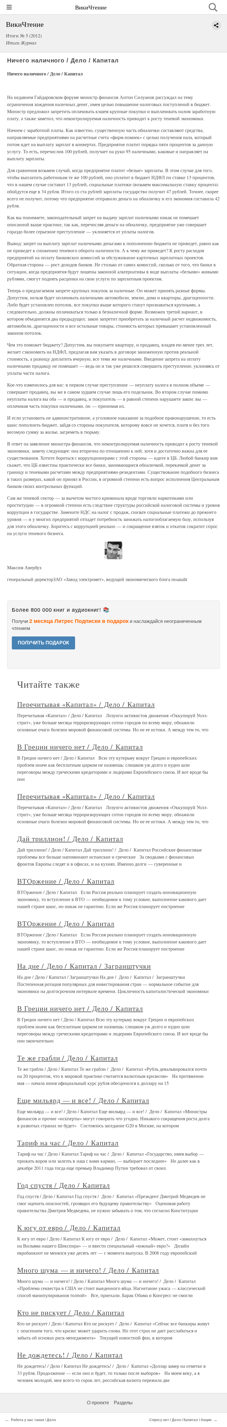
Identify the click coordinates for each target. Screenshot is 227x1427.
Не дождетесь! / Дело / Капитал (70, 1355)
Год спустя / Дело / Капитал (63, 1185)
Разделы (123, 1402)
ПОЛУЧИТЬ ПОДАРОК (43, 642)
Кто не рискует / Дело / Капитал (70, 1312)
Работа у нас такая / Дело (33, 1420)
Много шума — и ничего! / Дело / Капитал (88, 1270)
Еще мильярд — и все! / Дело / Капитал (83, 1100)
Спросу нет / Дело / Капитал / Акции (180, 1420)
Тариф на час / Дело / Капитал (68, 1142)
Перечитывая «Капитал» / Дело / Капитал (86, 704)
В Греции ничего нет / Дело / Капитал (80, 746)
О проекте (98, 1402)
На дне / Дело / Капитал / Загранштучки (84, 966)
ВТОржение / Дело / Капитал (65, 881)
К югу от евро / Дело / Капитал (69, 1227)
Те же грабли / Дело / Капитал (67, 1058)
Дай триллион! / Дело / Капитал (70, 838)
